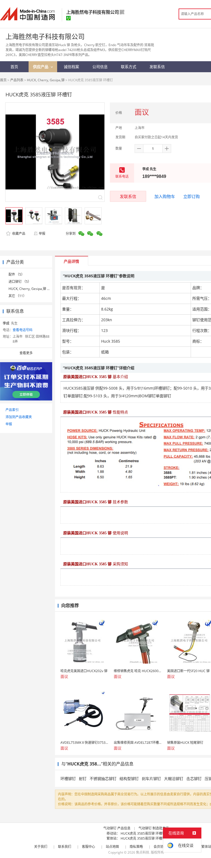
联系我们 (64, 846)
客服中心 (88, 846)
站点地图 (112, 846)
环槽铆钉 (68, 778)
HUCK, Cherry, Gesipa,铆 (46, 80)
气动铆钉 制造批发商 (153, 828)
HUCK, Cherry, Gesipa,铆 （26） (33, 288)
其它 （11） (17, 296)
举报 (42, 233)
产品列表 (16, 80)
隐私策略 (136, 846)
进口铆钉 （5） (20, 281)
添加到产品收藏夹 (18, 417)
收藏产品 (18, 233)
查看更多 (26, 353)
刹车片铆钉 (151, 778)
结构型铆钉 (129, 778)
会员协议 (160, 846)
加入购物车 (164, 196)
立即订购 (191, 196)
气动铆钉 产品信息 (117, 828)
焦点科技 (142, 852)
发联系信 (128, 196)
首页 (3, 80)
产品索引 (12, 409)
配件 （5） (16, 274)
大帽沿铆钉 (173, 778)
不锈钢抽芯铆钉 (103, 778)
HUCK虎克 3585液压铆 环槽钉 (143, 833)
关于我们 (40, 846)
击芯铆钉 (194, 778)
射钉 (83, 778)
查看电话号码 (22, 330)
